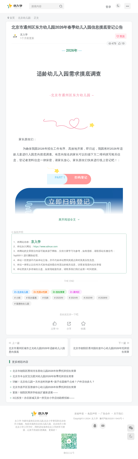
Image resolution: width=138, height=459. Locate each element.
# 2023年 (88, 297)
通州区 (76, 291)
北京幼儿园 (24, 17)
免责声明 (92, 413)
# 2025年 (58, 297)
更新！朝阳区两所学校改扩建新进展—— (35, 392)
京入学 (24, 34)
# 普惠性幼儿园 (21, 303)
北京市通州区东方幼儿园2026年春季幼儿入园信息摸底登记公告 (67, 27)
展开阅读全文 (67, 219)
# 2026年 (102, 297)
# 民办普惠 (31, 297)
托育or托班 (42, 291)
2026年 (71, 50)
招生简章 (60, 291)
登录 (108, 6)
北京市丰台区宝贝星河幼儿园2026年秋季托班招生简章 (43, 376)
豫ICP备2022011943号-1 (112, 418)
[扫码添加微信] (130, 428)
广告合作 (105, 413)
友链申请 (79, 413)
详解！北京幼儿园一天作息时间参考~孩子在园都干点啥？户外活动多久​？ (54, 381)
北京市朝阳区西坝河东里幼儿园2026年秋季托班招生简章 (44, 370)
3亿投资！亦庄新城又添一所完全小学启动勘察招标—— (43, 397)
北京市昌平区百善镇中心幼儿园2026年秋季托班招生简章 (44, 387)
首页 (12, 17)
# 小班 (17, 297)
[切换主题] (130, 436)
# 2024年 (73, 297)
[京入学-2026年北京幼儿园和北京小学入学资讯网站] (40, 413)
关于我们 (118, 413)
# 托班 (45, 297)
